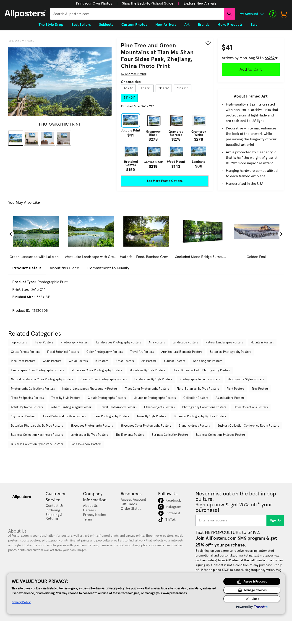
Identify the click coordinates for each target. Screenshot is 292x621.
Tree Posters (260, 388)
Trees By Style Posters (65, 398)
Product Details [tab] (27, 268)
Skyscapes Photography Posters (91, 425)
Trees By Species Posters (27, 398)
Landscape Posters (185, 342)
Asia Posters (157, 342)
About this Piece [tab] (64, 268)
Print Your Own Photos (94, 3)
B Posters (101, 361)
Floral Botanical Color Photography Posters (201, 370)
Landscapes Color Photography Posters (37, 370)
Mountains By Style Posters (147, 370)
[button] (94, 3)
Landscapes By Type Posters (89, 434)
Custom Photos (134, 24)
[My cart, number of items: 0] (283, 14)
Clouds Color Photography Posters (104, 379)
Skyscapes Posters (23, 416)
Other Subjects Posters (159, 407)
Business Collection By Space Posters (220, 434)
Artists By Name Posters (27, 407)
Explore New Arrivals (199, 3)
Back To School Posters (86, 444)
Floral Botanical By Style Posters (64, 416)
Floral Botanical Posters (63, 351)
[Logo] (25, 13)
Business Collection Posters (170, 434)
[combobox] (137, 14)
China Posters (52, 361)
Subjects (15, 41)
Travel (29, 41)
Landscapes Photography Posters (118, 342)
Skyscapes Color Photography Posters (145, 425)
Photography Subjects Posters (200, 379)
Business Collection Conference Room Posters (248, 425)
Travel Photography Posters (118, 407)
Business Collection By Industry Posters (37, 444)
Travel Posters (43, 342)
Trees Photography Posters (111, 416)
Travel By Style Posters (151, 416)
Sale (254, 24)
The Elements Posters (130, 434)
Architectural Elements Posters (181, 351)
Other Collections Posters (251, 407)
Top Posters (19, 342)
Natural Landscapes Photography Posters (89, 388)
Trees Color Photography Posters (147, 388)
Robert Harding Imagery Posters (71, 407)
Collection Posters (195, 398)
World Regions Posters (207, 361)
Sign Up (275, 520)
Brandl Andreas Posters (194, 425)
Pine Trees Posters (23, 361)
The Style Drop (51, 24)
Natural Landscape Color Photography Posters (42, 379)
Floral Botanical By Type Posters (198, 388)
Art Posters (148, 361)
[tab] (128, 88)
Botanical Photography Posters (230, 351)
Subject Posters (174, 361)
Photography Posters (75, 342)
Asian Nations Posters (230, 398)
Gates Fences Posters (25, 351)
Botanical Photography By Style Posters (200, 416)
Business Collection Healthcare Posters (37, 434)
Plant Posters (235, 388)
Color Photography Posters (104, 351)
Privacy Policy (21, 602)
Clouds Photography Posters (107, 398)
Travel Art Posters (142, 351)
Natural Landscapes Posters (224, 342)
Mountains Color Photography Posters (96, 370)
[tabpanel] (165, 142)
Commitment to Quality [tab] (108, 268)
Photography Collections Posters (33, 388)
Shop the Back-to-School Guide (147, 3)
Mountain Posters (262, 342)
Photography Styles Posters (245, 379)
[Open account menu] (262, 14)
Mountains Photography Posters (154, 398)
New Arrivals (165, 24)
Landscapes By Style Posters (153, 379)
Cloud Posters (78, 361)
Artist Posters (125, 361)
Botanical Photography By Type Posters (37, 425)
